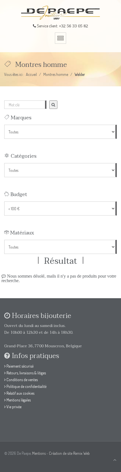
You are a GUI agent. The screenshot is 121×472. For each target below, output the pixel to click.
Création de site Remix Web (69, 453)
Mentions (39, 453)
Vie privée (13, 406)
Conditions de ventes (22, 379)
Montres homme (55, 74)
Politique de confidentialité (26, 386)
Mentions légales (18, 400)
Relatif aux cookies (20, 393)
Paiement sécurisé (19, 366)
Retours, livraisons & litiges (26, 372)
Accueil (31, 74)
